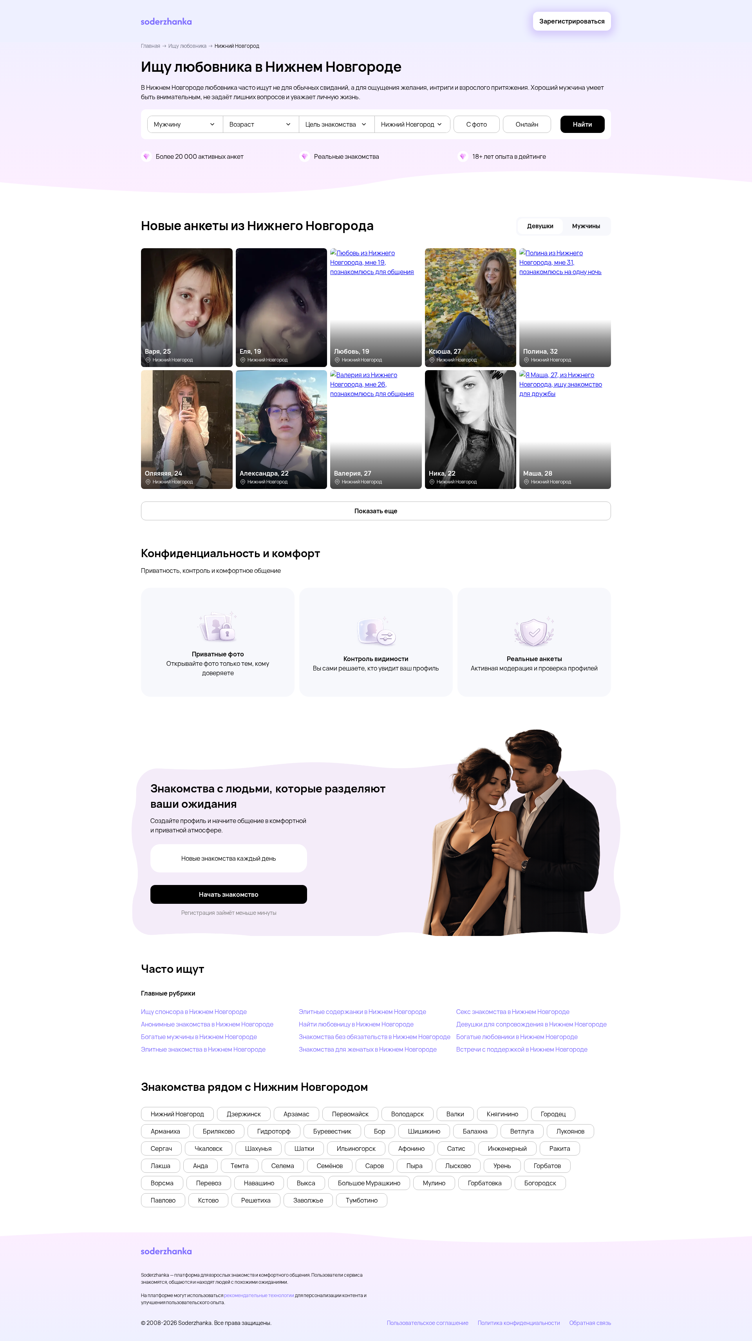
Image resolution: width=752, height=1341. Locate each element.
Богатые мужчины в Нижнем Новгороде (199, 1036)
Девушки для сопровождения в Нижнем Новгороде (531, 1024)
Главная (150, 45)
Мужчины (586, 226)
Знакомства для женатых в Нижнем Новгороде (368, 1049)
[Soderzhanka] (166, 21)
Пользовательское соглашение (427, 1322)
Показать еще (376, 511)
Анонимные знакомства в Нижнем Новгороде (207, 1024)
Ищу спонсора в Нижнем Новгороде (194, 1011)
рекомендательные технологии (259, 1295)
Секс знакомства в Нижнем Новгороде (512, 1011)
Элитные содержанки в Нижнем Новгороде (362, 1011)
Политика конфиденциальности (519, 1322)
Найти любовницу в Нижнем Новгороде (356, 1024)
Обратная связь (590, 1322)
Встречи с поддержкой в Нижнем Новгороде (522, 1049)
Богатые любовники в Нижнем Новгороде (517, 1036)
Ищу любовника (187, 45)
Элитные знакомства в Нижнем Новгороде (203, 1049)
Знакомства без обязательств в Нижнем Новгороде (374, 1036)
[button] (177, 1114)
